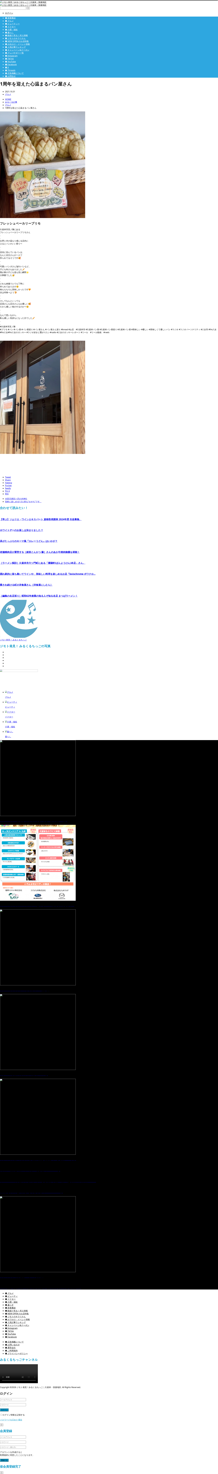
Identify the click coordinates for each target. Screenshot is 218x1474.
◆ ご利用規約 (11, 1350)
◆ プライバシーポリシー (16, 1353)
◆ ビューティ (11, 1296)
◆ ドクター (10, 26)
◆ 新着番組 (10, 18)
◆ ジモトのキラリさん (15, 38)
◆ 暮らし (9, 32)
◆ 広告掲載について (14, 73)
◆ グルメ (9, 20)
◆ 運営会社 (10, 1347)
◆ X (7, 67)
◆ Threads (10, 70)
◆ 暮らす (9, 1305)
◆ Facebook (11, 64)
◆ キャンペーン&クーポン (17, 50)
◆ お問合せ (10, 76)
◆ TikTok (9, 58)
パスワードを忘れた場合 (11, 1419)
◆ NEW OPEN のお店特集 (17, 41)
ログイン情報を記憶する (14, 1414)
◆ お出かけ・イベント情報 (17, 44)
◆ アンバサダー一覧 (14, 52)
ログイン (9, 13)
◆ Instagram (11, 55)
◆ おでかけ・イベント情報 (17, 1319)
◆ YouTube (10, 61)
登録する (4, 1460)
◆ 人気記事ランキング (15, 47)
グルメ (8, 94)
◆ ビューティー (12, 23)
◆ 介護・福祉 (11, 29)
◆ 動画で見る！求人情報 (16, 35)
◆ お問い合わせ (12, 1344)
